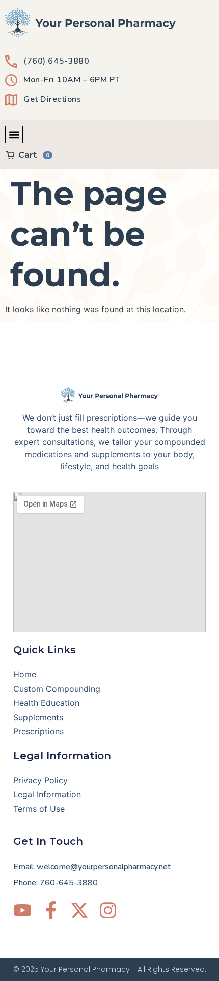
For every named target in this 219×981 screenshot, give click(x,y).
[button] (14, 134)
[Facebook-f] (51, 910)
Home (24, 674)
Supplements (38, 717)
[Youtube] (22, 910)
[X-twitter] (79, 910)
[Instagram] (108, 910)
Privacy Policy (40, 780)
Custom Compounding (56, 688)
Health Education (46, 703)
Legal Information (47, 794)
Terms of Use (39, 809)
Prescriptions (38, 731)
